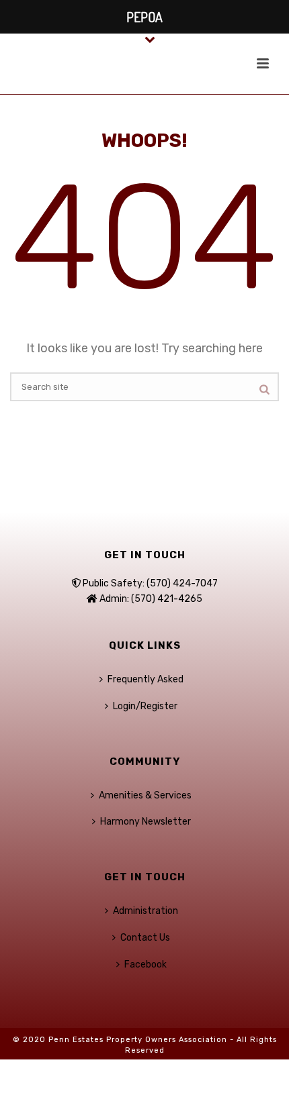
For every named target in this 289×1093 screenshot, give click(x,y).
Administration (145, 911)
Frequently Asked (145, 679)
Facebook (145, 964)
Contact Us (145, 937)
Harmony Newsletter (145, 821)
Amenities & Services (145, 795)
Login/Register (145, 706)
